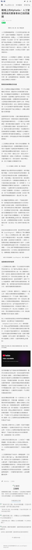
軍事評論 (27, 5)
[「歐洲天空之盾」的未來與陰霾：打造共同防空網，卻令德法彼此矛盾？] (16, 505)
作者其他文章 (16, 500)
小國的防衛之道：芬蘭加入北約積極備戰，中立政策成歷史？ (16, 521)
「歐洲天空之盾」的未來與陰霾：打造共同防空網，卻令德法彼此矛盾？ (16, 510)
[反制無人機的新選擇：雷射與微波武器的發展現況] (16, 528)
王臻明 (3, 20)
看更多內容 (17, 537)
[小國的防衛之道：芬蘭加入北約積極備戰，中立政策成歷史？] (16, 516)
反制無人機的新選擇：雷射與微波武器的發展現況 (14, 532)
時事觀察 (19, 5)
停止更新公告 (9, 5)
